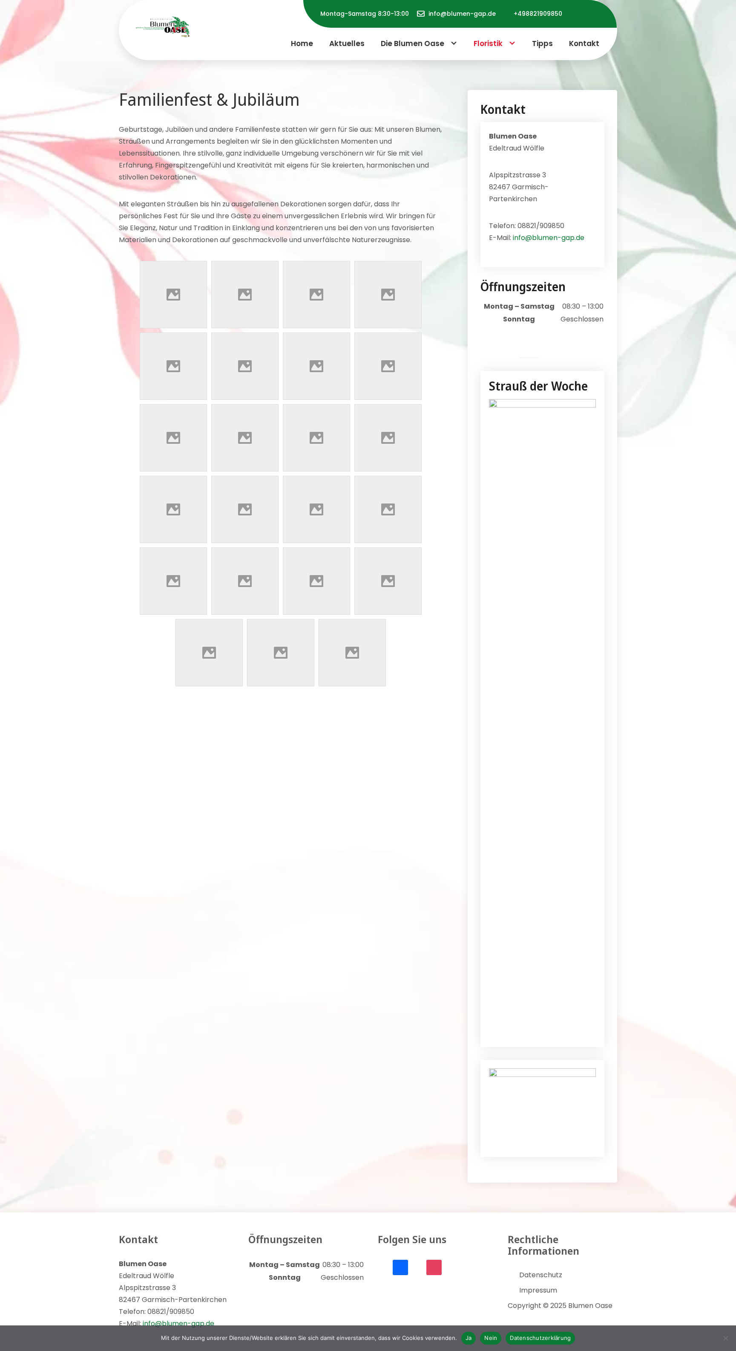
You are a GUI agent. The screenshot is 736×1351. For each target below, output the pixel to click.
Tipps (542, 43)
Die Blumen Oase (412, 43)
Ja (469, 1337)
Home (302, 43)
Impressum (538, 1290)
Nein (490, 1337)
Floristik (488, 43)
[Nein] (725, 1338)
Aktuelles (347, 43)
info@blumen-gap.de (462, 13)
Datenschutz (540, 1275)
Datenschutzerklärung (540, 1337)
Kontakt (584, 43)
